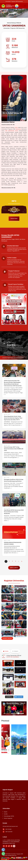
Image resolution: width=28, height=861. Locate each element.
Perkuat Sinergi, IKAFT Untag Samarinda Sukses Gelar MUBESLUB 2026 (13, 448)
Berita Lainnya (14, 567)
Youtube (6, 651)
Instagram (16, 651)
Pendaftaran (14, 218)
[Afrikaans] (2, 857)
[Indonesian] (14, 857)
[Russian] (26, 857)
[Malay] (22, 857)
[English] (8, 857)
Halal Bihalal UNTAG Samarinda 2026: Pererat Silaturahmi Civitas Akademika (14, 511)
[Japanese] (18, 857)
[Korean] (20, 857)
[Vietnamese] (8, 859)
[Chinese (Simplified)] (6, 857)
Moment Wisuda (7, 638)
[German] (10, 857)
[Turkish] (4, 859)
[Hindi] (12, 857)
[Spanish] (2, 859)
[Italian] (16, 857)
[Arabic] (4, 857)
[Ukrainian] (6, 859)
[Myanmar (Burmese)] (24, 857)
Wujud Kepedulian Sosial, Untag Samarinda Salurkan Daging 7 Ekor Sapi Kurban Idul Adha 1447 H (13, 418)
